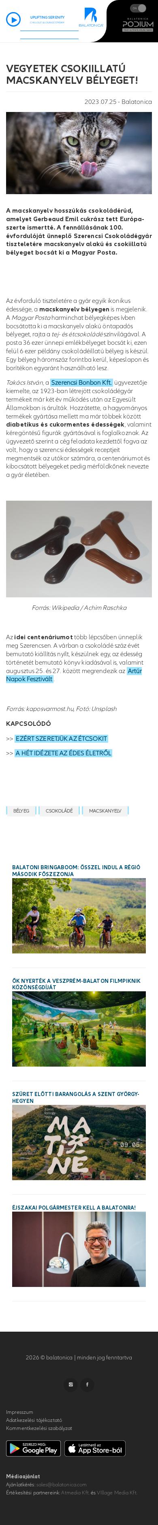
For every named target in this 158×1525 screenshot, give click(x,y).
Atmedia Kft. (75, 1493)
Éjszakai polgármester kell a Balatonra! (74, 1208)
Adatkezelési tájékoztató (34, 1420)
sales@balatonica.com (61, 1484)
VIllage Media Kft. (117, 1493)
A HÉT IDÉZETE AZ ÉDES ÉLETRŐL (63, 753)
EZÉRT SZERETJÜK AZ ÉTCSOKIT (61, 739)
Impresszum (19, 1412)
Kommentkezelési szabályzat (39, 1428)
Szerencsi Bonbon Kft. (81, 383)
